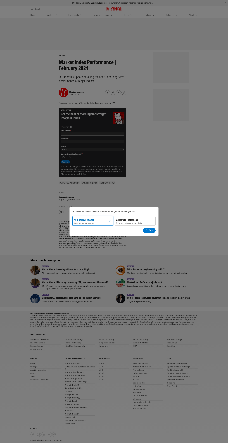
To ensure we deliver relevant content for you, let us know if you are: (103, 211)
